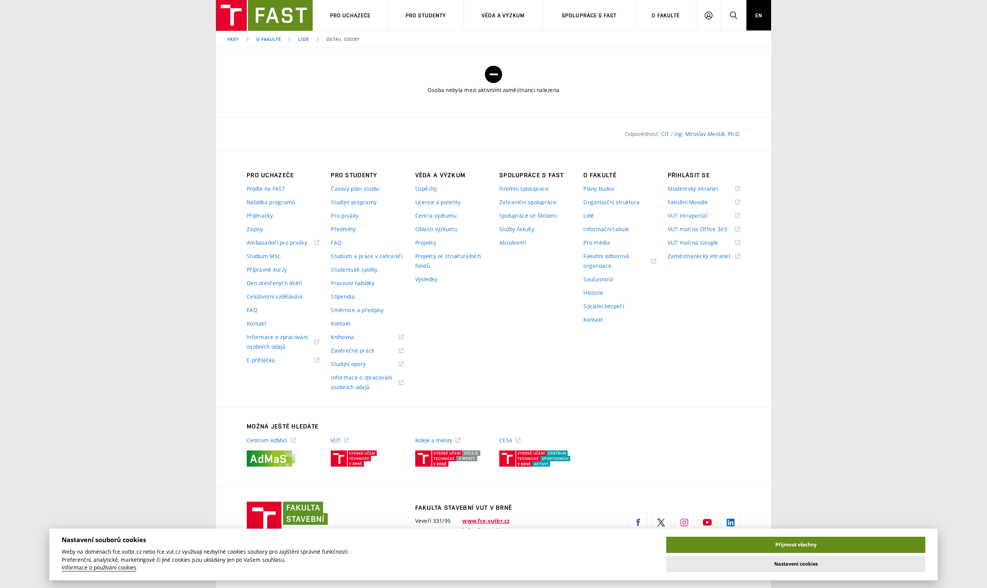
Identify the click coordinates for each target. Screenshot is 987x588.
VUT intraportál (697, 216)
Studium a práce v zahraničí (367, 256)
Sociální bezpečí (603, 306)
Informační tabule (606, 229)
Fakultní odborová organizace (607, 261)
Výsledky (426, 279)
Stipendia (343, 296)
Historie (593, 292)
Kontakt (256, 323)
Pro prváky (345, 215)
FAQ (252, 310)
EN (758, 15)
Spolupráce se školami (528, 215)
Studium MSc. (264, 256)
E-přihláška (270, 360)
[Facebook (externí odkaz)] (638, 522)
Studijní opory (358, 364)
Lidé (303, 39)
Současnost (598, 279)
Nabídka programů (271, 202)
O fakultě (666, 15)
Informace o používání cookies (99, 567)
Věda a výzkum (503, 15)
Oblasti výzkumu (436, 229)
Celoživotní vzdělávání (274, 296)
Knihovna (352, 337)
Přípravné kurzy (267, 269)
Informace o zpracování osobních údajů (277, 342)
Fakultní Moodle (697, 202)
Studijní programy (354, 202)
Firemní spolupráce (524, 188)
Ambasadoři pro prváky (283, 243)
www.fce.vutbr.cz (486, 520)
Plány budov (598, 188)
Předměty (343, 229)
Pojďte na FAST (266, 188)
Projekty (425, 242)
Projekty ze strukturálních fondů (448, 260)
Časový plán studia (355, 188)
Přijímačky (260, 215)
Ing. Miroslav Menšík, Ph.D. (707, 134)
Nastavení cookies (796, 564)
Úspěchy (426, 188)
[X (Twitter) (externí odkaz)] (661, 522)
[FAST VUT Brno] (264, 15)
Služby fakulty (516, 229)
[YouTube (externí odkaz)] (707, 522)
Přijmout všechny (796, 544)
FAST (233, 39)
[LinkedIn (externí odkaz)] (730, 522)
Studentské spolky (354, 269)
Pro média (596, 242)
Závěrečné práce (362, 350)
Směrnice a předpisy (357, 310)
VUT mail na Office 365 (704, 229)
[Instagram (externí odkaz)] (684, 522)
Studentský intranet (703, 189)
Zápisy (255, 229)
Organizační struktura (611, 202)
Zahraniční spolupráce (527, 202)
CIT (666, 134)
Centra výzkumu (436, 215)
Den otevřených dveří (274, 283)
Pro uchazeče (350, 15)
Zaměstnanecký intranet (704, 256)
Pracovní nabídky (352, 283)
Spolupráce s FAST (589, 15)
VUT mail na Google (703, 243)
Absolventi (512, 242)
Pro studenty (426, 15)
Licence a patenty (438, 202)
